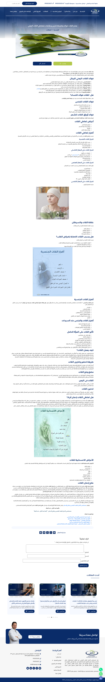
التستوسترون (75, 154)
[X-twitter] (33, 668)
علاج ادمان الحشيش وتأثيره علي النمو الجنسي (78, 517)
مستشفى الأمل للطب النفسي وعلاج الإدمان (74, 505)
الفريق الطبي (37, 11)
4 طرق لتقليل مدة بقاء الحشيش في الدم (79, 522)
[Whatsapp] (101, 674)
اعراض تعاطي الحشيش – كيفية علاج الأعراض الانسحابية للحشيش (73, 523)
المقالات (45, 11)
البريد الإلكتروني (85, 561)
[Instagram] (37, 668)
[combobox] (13, 3)
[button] (54, 532)
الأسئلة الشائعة (57, 670)
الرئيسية (82, 11)
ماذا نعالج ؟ (67, 11)
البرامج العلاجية (57, 11)
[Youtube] (27, 668)
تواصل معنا (13, 11)
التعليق (86, 552)
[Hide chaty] (101, 678)
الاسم (87, 556)
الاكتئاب (38, 88)
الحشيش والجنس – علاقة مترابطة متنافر (79, 520)
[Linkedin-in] (30, 668)
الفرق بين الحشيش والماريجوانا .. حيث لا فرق (79, 518)
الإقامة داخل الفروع (25, 11)
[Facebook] (40, 668)
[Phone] (101, 669)
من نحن (75, 11)
